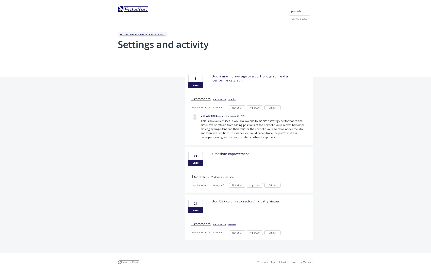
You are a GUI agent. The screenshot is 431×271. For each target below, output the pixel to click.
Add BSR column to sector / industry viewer (245, 201)
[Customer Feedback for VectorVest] (133, 9)
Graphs (232, 99)
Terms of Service (279, 262)
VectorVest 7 (219, 99)
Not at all (238, 108)
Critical (274, 108)
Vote (195, 85)
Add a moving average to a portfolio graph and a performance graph (250, 78)
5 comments (201, 224)
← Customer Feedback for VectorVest (142, 34)
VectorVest (262, 262)
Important (256, 108)
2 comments (201, 99)
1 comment (200, 176)
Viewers (232, 224)
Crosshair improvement (230, 154)
